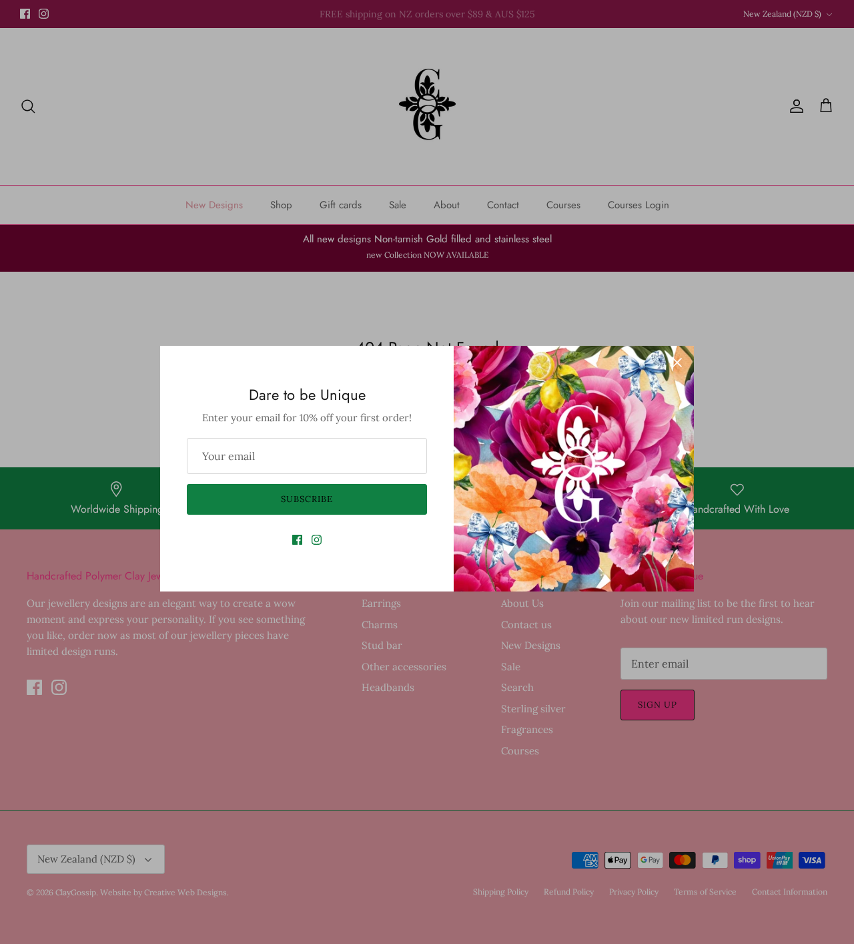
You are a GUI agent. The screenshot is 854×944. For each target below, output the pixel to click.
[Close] (677, 362)
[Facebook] (297, 540)
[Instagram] (317, 540)
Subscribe (307, 499)
